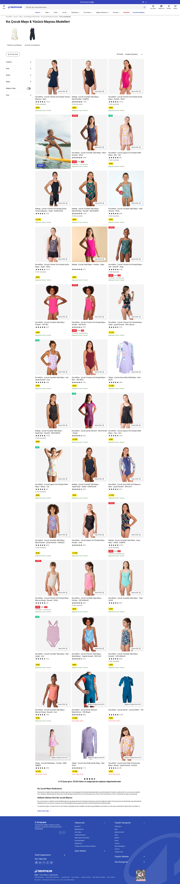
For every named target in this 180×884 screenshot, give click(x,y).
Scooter (117, 843)
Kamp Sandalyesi (120, 846)
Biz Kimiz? (78, 826)
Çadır (116, 835)
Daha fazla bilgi (43, 811)
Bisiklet (117, 837)
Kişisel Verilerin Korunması (52, 877)
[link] (41, 165)
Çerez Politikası (75, 877)
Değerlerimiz (78, 843)
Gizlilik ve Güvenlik (86, 877)
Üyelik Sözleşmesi (80, 835)
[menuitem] (38, 12)
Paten (116, 840)
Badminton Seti (119, 832)
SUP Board (118, 826)
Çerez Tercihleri (111, 877)
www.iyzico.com (54, 874)
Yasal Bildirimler (65, 877)
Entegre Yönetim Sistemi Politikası (85, 846)
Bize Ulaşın (78, 832)
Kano (116, 829)
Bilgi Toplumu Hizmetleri (82, 837)
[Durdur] (143, 2)
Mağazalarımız (79, 829)
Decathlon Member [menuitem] (139, 12)
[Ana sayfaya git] (14, 7)
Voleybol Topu (119, 852)
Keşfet (90, 2)
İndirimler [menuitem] (126, 12)
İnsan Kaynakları (79, 840)
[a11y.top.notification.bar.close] (146, 2)
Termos (117, 849)
